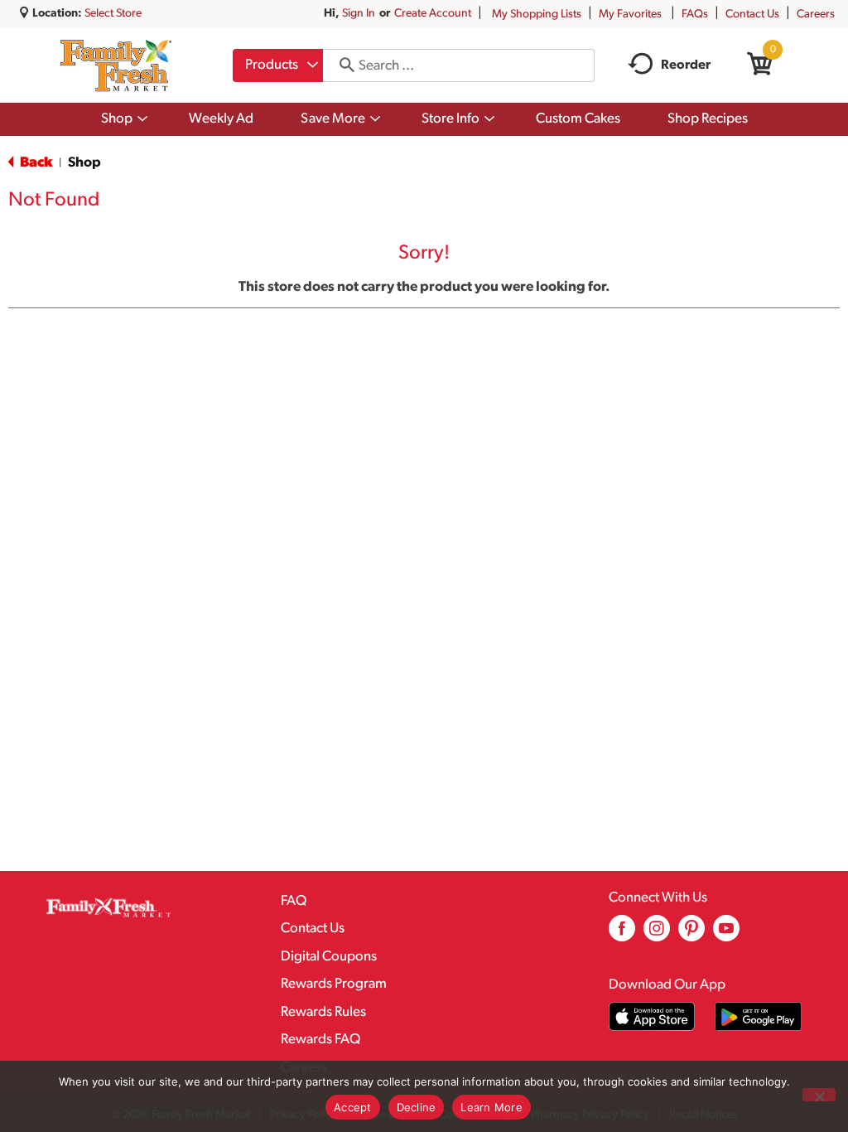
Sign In (358, 13)
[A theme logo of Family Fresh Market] (115, 65)
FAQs (695, 14)
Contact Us (752, 14)
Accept (353, 1107)
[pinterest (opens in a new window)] (691, 934)
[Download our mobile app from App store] (652, 1016)
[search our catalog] (341, 65)
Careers (816, 14)
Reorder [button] (686, 65)
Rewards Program (334, 984)
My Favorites (630, 14)
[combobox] (278, 65)
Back (34, 163)
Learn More (491, 1107)
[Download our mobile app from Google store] (758, 1016)
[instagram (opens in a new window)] (656, 934)
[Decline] (819, 1094)
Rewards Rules (323, 1012)
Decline (416, 1107)
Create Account (432, 13)
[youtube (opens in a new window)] (726, 934)
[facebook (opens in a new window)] (622, 934)
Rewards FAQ (320, 1040)
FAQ (293, 901)
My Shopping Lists (536, 14)
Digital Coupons (329, 957)
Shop (84, 163)
